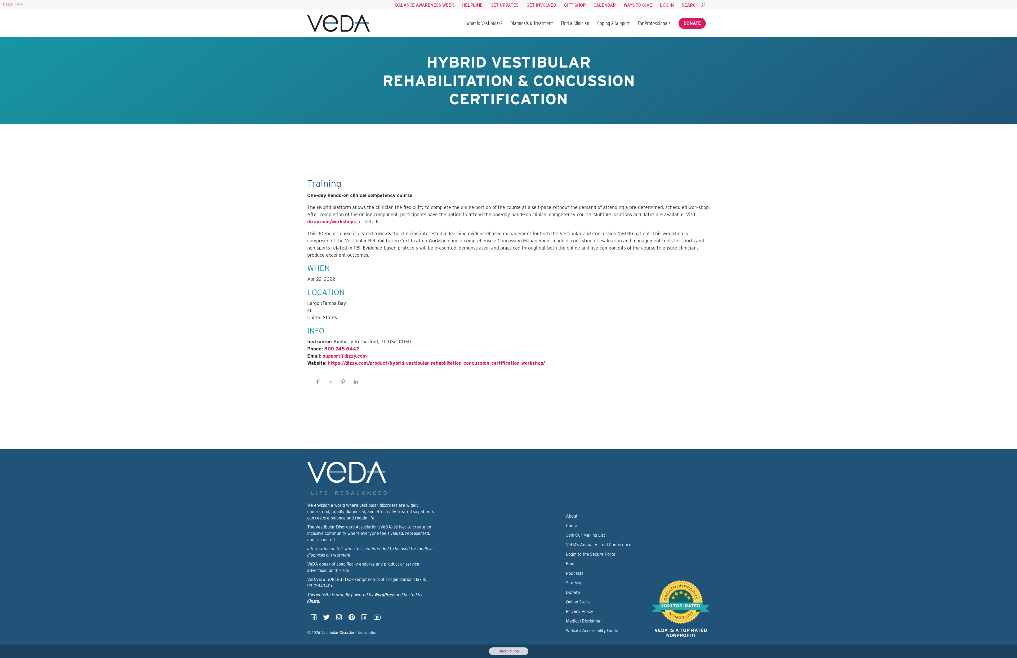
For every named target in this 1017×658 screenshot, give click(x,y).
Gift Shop (575, 5)
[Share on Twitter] (330, 382)
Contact (573, 525)
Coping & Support (613, 23)
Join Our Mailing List (585, 535)
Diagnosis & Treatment (531, 23)
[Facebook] (313, 618)
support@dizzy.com (345, 356)
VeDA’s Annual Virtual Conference (598, 544)
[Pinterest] (351, 618)
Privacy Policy (579, 611)
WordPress (384, 594)
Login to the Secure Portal (591, 554)
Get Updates (504, 5)
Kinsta (313, 601)
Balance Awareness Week (424, 5)
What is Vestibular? (484, 23)
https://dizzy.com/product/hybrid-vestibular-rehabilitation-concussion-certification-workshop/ (436, 363)
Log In (667, 5)
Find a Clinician (575, 23)
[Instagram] (339, 618)
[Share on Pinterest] (343, 382)
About (572, 516)
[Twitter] (326, 618)
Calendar (605, 5)
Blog (570, 563)
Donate (692, 23)
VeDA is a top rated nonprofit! (680, 633)
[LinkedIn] (364, 618)
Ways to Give (638, 5)
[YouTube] (377, 618)
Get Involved (541, 5)
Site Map (574, 582)
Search (690, 5)
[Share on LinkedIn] (356, 382)
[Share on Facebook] (317, 382)
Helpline (472, 5)
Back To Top (508, 651)
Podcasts (574, 573)
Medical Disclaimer (584, 621)
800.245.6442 (341, 349)
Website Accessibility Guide (592, 630)
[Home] (338, 23)
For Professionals (654, 23)
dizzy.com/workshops (331, 221)
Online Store (578, 601)
